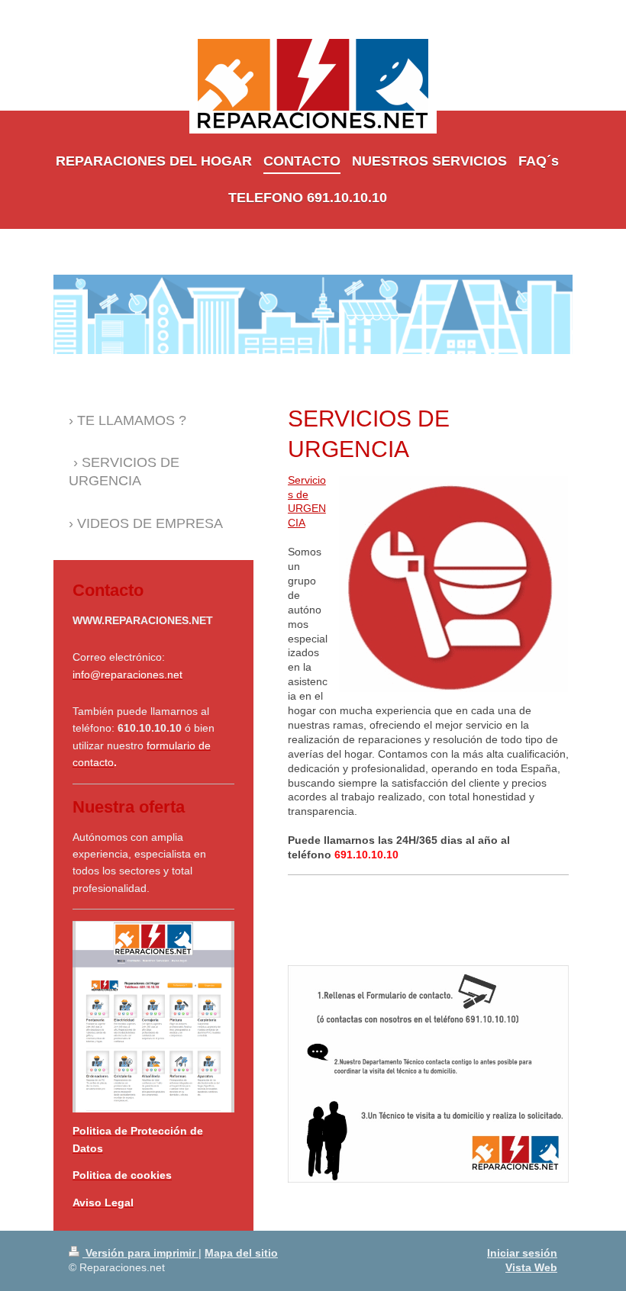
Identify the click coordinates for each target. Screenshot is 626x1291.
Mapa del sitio (241, 1253)
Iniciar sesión (522, 1253)
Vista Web (531, 1267)
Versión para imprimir (140, 1253)
